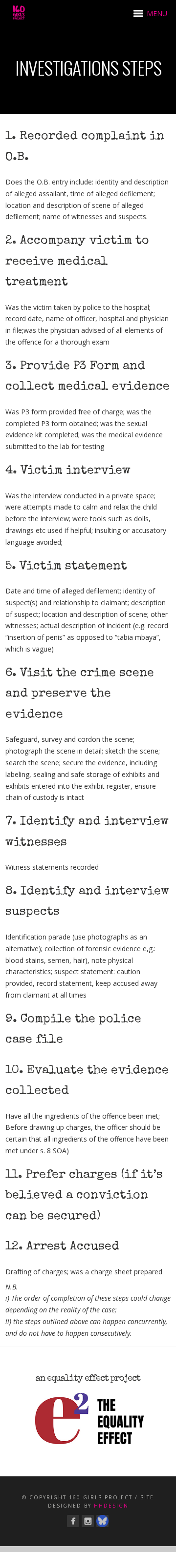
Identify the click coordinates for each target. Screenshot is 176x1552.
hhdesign (111, 1505)
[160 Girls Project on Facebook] (73, 1521)
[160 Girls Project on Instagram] (88, 1521)
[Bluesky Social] (102, 1521)
